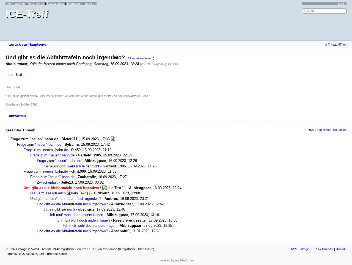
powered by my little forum (176, 260)
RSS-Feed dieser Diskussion (327, 129)
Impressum (74, 3)
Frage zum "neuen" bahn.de (34, 139)
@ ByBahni (171, 64)
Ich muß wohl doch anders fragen (76, 215)
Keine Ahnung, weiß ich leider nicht (71, 166)
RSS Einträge (300, 249)
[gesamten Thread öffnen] (113, 139)
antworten (17, 116)
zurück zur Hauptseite (27, 44)
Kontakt (341, 249)
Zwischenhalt (47, 182)
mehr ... (90, 3)
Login (341, 3)
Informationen (16, 3)
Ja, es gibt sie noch (59, 209)
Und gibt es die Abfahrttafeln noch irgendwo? (65, 199)
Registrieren (36, 3)
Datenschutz (55, 3)
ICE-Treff (27, 14)
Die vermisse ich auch (48, 193)
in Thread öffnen (335, 44)
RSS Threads (324, 249)
